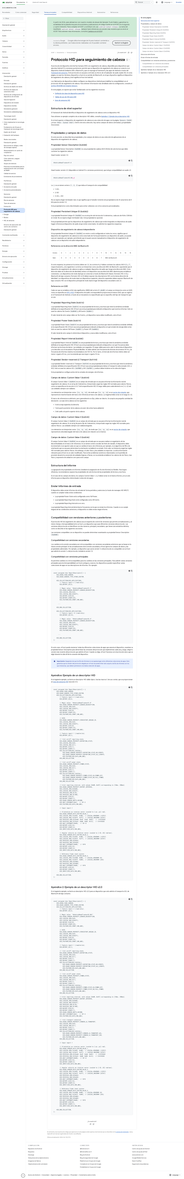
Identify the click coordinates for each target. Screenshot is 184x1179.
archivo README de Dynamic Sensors (64, 86)
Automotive (101, 12)
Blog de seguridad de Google (89, 1158)
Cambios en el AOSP (95, 31)
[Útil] (128, 52)
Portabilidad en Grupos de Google (90, 1167)
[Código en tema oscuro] (129, 160)
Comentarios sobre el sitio (87, 1175)
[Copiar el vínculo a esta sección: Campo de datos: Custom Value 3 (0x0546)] (91, 437)
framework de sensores (59, 73)
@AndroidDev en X (86, 1152)
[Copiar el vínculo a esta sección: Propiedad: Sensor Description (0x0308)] (89, 145)
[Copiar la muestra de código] (132, 160)
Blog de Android (85, 1155)
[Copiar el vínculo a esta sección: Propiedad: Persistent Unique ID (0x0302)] (90, 212)
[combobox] (143, 2)
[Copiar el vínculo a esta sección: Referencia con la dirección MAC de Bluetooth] (90, 246)
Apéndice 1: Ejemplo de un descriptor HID (115, 116)
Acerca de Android (34, 1175)
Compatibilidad (67, 12)
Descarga (31, 1155)
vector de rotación (119, 392)
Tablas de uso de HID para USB (65, 97)
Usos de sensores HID (62, 100)
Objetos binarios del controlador (38, 1164)
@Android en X (84, 1149)
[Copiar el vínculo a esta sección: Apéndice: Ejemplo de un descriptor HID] (97, 675)
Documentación (9, 8)
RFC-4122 (70, 293)
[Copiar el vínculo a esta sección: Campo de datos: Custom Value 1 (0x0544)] (91, 378)
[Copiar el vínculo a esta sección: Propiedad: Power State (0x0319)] (83, 321)
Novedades (6, 12)
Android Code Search (40, 2)
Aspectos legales (56, 1175)
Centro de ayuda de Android (141, 1149)
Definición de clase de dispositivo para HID (69, 94)
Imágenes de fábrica (34, 1161)
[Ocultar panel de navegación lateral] (23, 1175)
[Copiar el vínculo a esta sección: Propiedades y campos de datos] (88, 133)
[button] (11, 30)
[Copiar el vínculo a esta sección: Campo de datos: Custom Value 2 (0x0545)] (91, 417)
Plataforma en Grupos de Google (90, 1161)
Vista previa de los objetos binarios (38, 1158)
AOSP (52, 52)
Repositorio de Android (35, 1149)
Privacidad (74, 1175)
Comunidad (45, 1175)
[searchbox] (12, 18)
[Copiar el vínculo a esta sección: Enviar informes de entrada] (83, 486)
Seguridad (35, 12)
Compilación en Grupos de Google (90, 1164)
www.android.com (137, 1155)
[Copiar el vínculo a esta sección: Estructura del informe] (78, 466)
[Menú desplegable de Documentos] (27, 2)
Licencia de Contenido (122, 1132)
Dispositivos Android (85, 12)
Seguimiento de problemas (140, 1164)
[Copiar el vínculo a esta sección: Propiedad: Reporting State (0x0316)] (86, 303)
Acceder (179, 2)
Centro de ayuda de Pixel (139, 1152)
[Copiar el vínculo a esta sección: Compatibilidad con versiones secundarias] (91, 540)
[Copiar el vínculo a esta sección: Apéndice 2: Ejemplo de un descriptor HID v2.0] (104, 887)
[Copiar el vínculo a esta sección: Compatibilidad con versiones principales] (90, 557)
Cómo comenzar (20, 12)
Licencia (66, 1175)
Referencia (114, 12)
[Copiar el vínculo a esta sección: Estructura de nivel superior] (84, 109)
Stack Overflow (136, 1161)
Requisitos (31, 1152)
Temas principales (50, 12)
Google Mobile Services (139, 1158)
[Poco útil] (131, 52)
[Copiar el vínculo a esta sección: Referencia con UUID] (70, 286)
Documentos (21, 2)
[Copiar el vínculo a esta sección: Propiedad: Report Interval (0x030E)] (85, 339)
